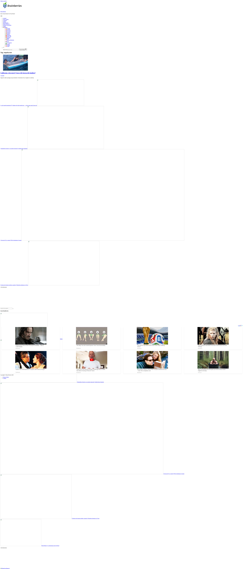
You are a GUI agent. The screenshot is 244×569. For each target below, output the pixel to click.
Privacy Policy (6, 377)
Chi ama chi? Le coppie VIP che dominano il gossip (11, 240)
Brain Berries (3, 11)
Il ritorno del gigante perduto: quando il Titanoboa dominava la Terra (14, 285)
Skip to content (4, 1)
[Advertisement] (39, 298)
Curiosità (5, 20)
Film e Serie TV (6, 24)
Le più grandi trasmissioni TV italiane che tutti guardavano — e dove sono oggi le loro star (19, 105)
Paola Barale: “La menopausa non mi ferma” (50, 545)
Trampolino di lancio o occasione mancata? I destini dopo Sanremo (14, 148)
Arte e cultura (6, 19)
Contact (4, 378)
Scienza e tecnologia (7, 25)
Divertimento (5, 22)
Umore (4, 21)
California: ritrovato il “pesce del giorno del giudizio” (18, 73)
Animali (4, 18)
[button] (3, 47)
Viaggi (4, 26)
